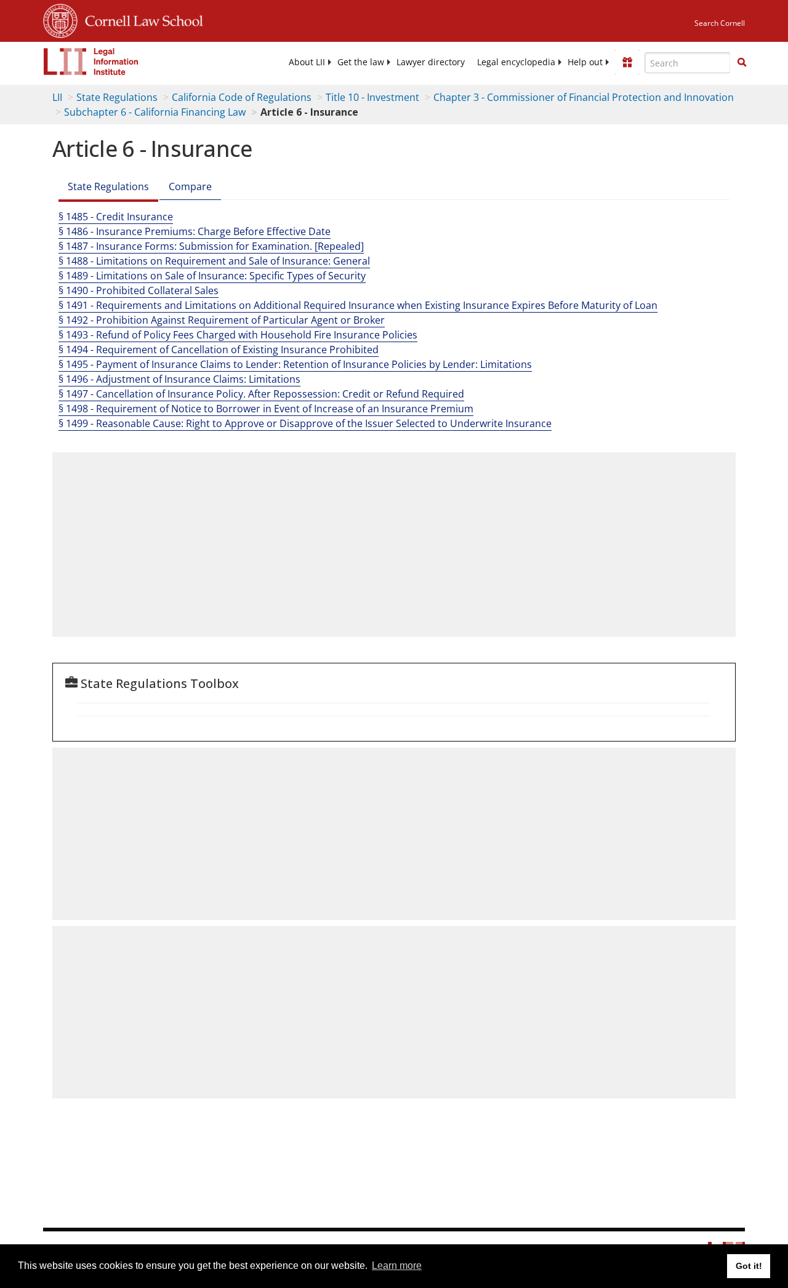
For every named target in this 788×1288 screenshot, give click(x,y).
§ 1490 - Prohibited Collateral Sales (138, 290)
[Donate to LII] (627, 62)
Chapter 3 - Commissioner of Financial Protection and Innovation (583, 97)
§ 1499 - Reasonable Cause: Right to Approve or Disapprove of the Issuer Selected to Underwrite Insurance (305, 423)
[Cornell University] (60, 19)
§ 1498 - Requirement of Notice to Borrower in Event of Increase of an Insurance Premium (265, 408)
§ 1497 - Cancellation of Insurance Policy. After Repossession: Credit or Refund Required (261, 394)
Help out (585, 62)
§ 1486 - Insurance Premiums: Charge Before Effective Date (194, 231)
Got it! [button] (749, 1266)
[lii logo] (91, 61)
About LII (307, 62)
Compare (190, 186)
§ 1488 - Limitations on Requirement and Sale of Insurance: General (214, 261)
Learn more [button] (397, 1265)
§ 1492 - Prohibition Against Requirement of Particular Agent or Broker (221, 320)
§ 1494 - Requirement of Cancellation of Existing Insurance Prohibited (218, 349)
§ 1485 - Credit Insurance (115, 216)
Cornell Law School (140, 19)
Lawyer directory (430, 62)
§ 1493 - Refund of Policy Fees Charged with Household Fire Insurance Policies (237, 335)
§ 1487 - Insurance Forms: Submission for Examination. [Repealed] (211, 246)
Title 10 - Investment (372, 97)
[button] (742, 62)
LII (57, 97)
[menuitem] (307, 62)
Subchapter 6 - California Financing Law (155, 112)
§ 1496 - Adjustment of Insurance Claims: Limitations (179, 379)
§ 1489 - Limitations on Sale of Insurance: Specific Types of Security (212, 275)
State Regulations (117, 97)
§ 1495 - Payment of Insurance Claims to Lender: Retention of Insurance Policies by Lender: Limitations (295, 364)
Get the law (360, 62)
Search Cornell (719, 23)
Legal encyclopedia (516, 62)
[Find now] (742, 63)
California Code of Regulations (242, 97)
